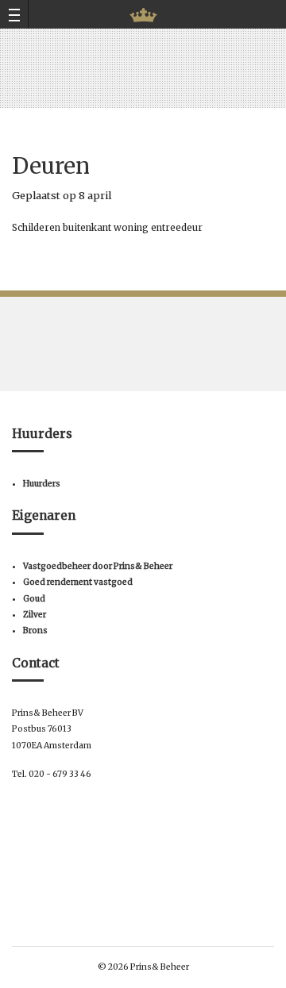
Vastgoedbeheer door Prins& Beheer (97, 566)
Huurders (41, 484)
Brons (35, 630)
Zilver (34, 614)
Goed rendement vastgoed (78, 582)
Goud (34, 599)
